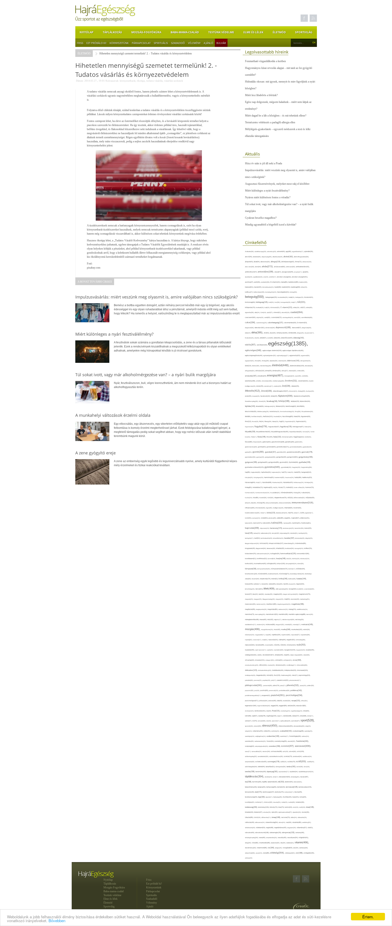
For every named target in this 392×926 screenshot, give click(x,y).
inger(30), (269, 508)
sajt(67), (255, 716)
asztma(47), (249, 282)
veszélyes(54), (293, 837)
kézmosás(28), (300, 538)
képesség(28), (285, 533)
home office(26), (299, 487)
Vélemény (194, 43)
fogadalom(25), (290, 421)
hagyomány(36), (306, 467)
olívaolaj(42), (250, 660)
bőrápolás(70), (250, 307)
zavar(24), (259, 853)
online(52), (279, 660)
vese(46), (262, 837)
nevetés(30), (269, 645)
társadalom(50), (285, 777)
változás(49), (250, 822)
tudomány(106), (264, 807)
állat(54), (257, 261)
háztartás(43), (288, 482)
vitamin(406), (302, 842)
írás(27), (263, 513)
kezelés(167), (289, 538)
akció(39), (249, 256)
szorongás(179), (273, 761)
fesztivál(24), (278, 416)
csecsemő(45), (250, 317)
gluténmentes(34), (251, 447)
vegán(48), (270, 827)
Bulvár (221, 43)
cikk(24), (257, 312)
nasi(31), (265, 639)
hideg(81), (249, 487)
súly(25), (308, 726)
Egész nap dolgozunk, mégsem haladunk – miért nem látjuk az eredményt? (278, 105)
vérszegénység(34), (252, 837)
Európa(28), (310, 391)
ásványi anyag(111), (284, 277)
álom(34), (258, 266)
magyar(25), (258, 599)
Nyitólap (86, 32)
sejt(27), (280, 716)
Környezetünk (119, 43)
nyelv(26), (270, 650)
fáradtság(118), (272, 401)
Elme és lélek (253, 32)
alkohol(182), (288, 256)
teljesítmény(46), (251, 787)
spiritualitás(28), (285, 721)
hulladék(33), (305, 492)
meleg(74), (293, 609)
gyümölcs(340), (273, 467)
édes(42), (277, 338)
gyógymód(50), (293, 457)
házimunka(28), (277, 482)
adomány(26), (272, 251)
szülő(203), (301, 761)
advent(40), (281, 251)
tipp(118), (262, 797)
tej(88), (265, 782)
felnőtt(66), (301, 406)
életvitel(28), (309, 365)
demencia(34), (270, 327)
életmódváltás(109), (297, 366)
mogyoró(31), (280, 624)
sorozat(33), (262, 721)
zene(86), (266, 853)
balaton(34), (303, 282)
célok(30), (309, 307)
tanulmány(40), (261, 771)
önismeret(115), (302, 670)
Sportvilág (303, 32)
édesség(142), (298, 338)
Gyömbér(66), (294, 462)
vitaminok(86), (262, 848)
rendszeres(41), (260, 711)
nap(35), (268, 634)
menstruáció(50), (272, 614)
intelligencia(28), (278, 508)
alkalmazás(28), (277, 256)
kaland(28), (249, 523)
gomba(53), (262, 447)
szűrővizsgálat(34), (251, 766)
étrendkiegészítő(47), (281, 391)
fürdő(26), (308, 437)
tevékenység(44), (251, 797)
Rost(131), (276, 711)
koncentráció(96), (303, 554)
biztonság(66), (250, 302)
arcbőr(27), (273, 277)
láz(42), (286, 584)
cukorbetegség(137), (276, 323)
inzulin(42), (297, 508)
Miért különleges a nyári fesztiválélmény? (267, 190)
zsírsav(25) (248, 858)
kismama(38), (271, 548)
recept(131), (296, 701)
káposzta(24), (265, 528)
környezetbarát (127, 80)
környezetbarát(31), (264, 569)
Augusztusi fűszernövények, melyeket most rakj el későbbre (277, 183)
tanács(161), (291, 767)
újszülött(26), (297, 812)
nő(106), (277, 645)
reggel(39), (275, 705)
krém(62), (275, 578)
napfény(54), (276, 634)
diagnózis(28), (306, 327)
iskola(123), (271, 513)
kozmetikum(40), (260, 563)
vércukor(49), (250, 832)
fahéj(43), (274, 396)
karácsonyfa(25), (289, 528)
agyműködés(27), (298, 251)
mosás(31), (289, 624)
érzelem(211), (291, 381)
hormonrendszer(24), (262, 492)
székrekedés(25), (261, 741)
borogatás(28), (286, 302)
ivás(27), (297, 513)
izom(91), (248, 518)
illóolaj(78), (261, 503)
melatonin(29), (283, 609)
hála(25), (290, 472)
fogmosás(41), (301, 421)
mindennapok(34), (288, 619)
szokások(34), (298, 756)
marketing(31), (305, 599)
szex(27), (248, 751)
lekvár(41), (259, 589)
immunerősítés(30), (272, 503)
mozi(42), (277, 629)
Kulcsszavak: (112, 80)
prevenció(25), (274, 690)
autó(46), (257, 282)
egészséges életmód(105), (272, 350)
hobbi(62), (290, 487)
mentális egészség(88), (297, 614)
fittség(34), (268, 421)
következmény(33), (251, 574)
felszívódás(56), (251, 411)
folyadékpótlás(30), (296, 431)
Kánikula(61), (306, 523)
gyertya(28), (260, 457)
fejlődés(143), (250, 406)
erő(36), (259, 381)
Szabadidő (178, 43)
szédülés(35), (250, 741)
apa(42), (306, 272)
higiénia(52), (268, 487)
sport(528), (308, 720)
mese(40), (263, 619)
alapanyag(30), (267, 256)
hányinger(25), (259, 477)
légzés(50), (300, 584)
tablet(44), (262, 766)
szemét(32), (292, 741)
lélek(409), (270, 588)
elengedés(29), (305, 360)
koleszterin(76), (251, 553)
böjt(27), (294, 302)
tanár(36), (300, 766)
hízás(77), (282, 487)
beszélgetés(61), (283, 292)
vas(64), (289, 822)
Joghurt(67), (295, 518)
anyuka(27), (298, 272)
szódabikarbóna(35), (276, 756)
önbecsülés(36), (302, 665)
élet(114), (248, 366)
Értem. (368, 916)
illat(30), (254, 503)
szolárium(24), (307, 756)
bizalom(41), (308, 297)
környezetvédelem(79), (279, 569)
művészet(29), (250, 634)
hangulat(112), (306, 472)
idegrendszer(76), (280, 497)
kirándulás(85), (300, 543)
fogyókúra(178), (286, 426)
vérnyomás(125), (288, 832)
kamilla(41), (296, 523)
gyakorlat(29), (307, 447)
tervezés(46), (250, 792)
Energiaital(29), (289, 376)
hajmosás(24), (277, 472)
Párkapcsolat (141, 43)
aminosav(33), (291, 266)
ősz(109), (277, 675)
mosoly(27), (297, 624)
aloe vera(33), (250, 266)
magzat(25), (280, 599)
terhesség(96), (271, 787)
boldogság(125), (262, 302)
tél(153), (281, 782)
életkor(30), (256, 365)
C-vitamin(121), (286, 307)
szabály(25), (308, 731)
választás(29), (302, 817)
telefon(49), (289, 782)
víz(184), (271, 847)
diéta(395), (257, 332)
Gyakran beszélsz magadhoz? (261, 217)
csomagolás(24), (288, 317)
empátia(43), (262, 376)
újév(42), (275, 812)
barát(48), (278, 287)
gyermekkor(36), (250, 457)
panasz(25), (258, 680)
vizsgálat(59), (288, 847)
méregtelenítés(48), (252, 619)
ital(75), (291, 513)
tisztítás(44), (287, 797)
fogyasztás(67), (274, 426)
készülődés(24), (278, 538)
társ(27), (276, 777)
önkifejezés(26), (250, 675)
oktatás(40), (279, 655)
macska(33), (269, 594)
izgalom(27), (309, 513)
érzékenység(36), (279, 381)
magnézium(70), (305, 594)
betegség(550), (255, 296)
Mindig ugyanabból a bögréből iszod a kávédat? (270, 224)
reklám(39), (292, 705)
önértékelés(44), (278, 670)
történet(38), (268, 802)
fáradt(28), (263, 401)
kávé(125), (249, 533)
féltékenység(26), (263, 411)
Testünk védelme (221, 32)
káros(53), (308, 528)
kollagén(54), (275, 553)
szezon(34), (266, 751)
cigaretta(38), (250, 312)
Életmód (279, 32)
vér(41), (310, 827)
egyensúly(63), (295, 355)
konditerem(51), (251, 558)
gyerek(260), (258, 452)
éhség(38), (266, 360)
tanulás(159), (250, 772)
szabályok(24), (250, 736)
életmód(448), (281, 365)
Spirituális (161, 43)
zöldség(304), (277, 852)
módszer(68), (271, 624)
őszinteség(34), (286, 675)
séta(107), (296, 716)
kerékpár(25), (303, 533)
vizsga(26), (279, 847)
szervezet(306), (303, 746)
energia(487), (275, 375)
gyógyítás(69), (281, 457)
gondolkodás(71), (283, 447)
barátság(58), (296, 287)
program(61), (266, 695)
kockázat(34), (290, 548)
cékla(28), (296, 307)
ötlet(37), (295, 675)
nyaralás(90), (250, 650)
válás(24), (294, 817)
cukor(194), (250, 322)
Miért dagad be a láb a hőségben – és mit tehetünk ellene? (275, 115)
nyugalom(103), (290, 650)
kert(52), (257, 538)
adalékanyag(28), (261, 251)
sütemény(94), (258, 731)
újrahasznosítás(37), (285, 812)
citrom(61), (277, 312)
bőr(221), (301, 302)
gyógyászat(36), (270, 457)
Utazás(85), (249, 817)
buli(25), (267, 307)
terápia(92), (262, 787)
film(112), (248, 421)
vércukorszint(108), (262, 832)
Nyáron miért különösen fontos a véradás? (267, 197)
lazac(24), (292, 584)
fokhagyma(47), (298, 426)
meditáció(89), (271, 604)
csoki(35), (267, 317)
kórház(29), (296, 558)
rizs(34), (269, 711)
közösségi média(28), (297, 574)
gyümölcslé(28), (286, 467)
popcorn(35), (249, 690)
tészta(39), (298, 792)
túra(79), (281, 807)
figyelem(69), (306, 416)
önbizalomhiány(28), (265, 670)
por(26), (257, 690)
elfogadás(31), (250, 370)
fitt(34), (262, 421)
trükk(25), (285, 802)
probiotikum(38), (284, 690)
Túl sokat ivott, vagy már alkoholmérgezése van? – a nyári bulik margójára (279, 208)
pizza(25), (303, 685)
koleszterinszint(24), (263, 553)
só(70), (255, 721)
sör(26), (269, 721)
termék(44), (281, 787)
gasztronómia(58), (278, 442)
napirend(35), (286, 634)
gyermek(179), (307, 452)
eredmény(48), (250, 381)
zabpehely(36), (250, 853)
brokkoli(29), (260, 307)
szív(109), (300, 751)
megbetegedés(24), (284, 604)
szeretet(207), (288, 746)
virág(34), (248, 843)
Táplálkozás (112, 32)
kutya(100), (249, 584)
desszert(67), (297, 327)
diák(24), (248, 333)
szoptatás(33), (250, 761)
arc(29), (266, 277)
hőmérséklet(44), (287, 492)
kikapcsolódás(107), (276, 543)
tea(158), (248, 782)
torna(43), (303, 797)
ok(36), (259, 655)
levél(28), (300, 589)
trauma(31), (277, 802)
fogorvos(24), (250, 426)
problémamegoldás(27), (253, 695)
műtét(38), (306, 629)
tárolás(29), (269, 777)
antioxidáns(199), (266, 272)
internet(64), (288, 508)
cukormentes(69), (290, 322)
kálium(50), (267, 523)
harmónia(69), (269, 477)
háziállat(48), (267, 482)
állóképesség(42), (288, 261)
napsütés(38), (305, 634)
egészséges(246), (253, 350)
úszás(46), (305, 812)
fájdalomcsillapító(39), (302, 396)
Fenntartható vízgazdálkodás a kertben (265, 61)
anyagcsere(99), (288, 272)
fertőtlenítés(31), (257, 416)
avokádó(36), (265, 282)
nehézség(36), (301, 639)
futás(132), (277, 437)
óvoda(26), (272, 665)
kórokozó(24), (305, 558)
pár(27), (274, 680)
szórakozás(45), (261, 761)
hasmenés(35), (279, 477)
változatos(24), (260, 822)
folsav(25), (307, 426)
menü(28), (309, 614)
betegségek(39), (271, 297)
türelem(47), (258, 812)
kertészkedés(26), (267, 538)
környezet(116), (251, 569)
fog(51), (282, 421)
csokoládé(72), (276, 317)
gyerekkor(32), (282, 452)
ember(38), (301, 370)
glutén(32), (299, 442)
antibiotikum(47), (251, 272)
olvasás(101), (260, 660)
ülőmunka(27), (266, 817)
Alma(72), (298, 261)
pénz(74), (276, 685)
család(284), (296, 312)
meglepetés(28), (261, 609)
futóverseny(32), (288, 437)
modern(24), (261, 624)
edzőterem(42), (262, 345)
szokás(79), (288, 756)
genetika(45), (290, 442)
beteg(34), (293, 292)
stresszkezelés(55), (286, 726)
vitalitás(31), (290, 843)
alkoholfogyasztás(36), (301, 256)
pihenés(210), (293, 685)
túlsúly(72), (274, 807)
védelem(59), (261, 827)
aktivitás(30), (257, 256)
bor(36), (278, 302)
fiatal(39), (297, 416)
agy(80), (289, 251)
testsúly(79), (279, 792)
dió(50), (267, 333)
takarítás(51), (271, 766)
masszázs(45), (250, 604)
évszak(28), (256, 396)
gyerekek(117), (271, 452)
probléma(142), (296, 690)
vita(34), (283, 843)
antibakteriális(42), (302, 266)
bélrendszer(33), (259, 292)
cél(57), (303, 307)
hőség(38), (297, 492)
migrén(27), (278, 619)
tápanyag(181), (273, 771)
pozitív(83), (264, 690)
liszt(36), (262, 594)
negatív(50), (291, 639)
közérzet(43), (263, 574)
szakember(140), (273, 736)
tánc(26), (307, 766)
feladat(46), (260, 406)
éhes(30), (258, 360)
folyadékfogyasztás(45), (280, 431)
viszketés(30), (275, 843)
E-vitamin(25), (250, 338)
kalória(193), (277, 523)
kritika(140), (283, 579)
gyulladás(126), (305, 462)
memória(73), (250, 614)
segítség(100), (271, 716)
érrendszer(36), (267, 381)
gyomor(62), (284, 462)
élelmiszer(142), (293, 361)
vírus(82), (255, 843)
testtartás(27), (289, 792)
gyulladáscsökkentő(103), (255, 467)
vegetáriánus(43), (280, 827)
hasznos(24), (289, 477)
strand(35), (258, 726)
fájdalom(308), (286, 396)
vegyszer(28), (292, 827)
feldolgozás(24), (270, 406)
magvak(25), (249, 599)
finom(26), (255, 421)
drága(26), (301, 333)
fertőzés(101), (268, 416)
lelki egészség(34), (282, 589)
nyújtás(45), (310, 650)
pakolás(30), (249, 680)
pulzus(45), (272, 700)
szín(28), (286, 751)
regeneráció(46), (251, 705)
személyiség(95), (281, 741)
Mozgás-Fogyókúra (146, 32)
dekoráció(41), (260, 327)
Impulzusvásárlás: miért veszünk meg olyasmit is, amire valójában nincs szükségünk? (280, 174)
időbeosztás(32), (300, 497)
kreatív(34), (256, 578)
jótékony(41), (305, 518)
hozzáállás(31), (275, 492)
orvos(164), (297, 660)
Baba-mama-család (185, 32)
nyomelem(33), (279, 650)
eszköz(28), (278, 386)
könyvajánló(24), (291, 563)
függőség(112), (299, 437)
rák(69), (280, 700)
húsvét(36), (263, 497)
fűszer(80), (249, 442)
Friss (80, 43)
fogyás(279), (261, 426)
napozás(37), (296, 634)
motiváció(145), (307, 624)
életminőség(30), (266, 365)
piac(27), (283, 685)
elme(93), (268, 371)
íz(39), (302, 513)
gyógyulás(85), (274, 462)
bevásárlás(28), (283, 297)
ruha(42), (306, 711)
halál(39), (297, 472)
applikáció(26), (258, 277)
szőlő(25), (283, 761)
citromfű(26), (286, 312)
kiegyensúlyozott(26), (252, 543)
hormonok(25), (250, 492)
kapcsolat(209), (252, 528)
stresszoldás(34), (299, 726)
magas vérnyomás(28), (291, 594)
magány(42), (278, 594)
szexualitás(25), (257, 751)
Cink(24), (263, 312)
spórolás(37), (296, 721)
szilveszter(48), (277, 751)
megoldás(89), (272, 609)
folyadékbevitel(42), (263, 431)
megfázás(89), (250, 609)
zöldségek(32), (290, 853)
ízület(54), (265, 518)
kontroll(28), (272, 558)
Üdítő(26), (257, 817)
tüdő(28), (302, 807)
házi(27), (259, 482)
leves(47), (249, 594)
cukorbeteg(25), (262, 322)
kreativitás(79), (265, 578)
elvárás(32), (293, 370)
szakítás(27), (284, 736)
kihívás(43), (264, 543)
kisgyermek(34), (261, 548)
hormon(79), (309, 487)
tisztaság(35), (278, 797)
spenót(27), (276, 721)
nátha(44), (283, 639)
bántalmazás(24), (268, 287)
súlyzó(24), (249, 731)
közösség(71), (284, 574)
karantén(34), (299, 528)
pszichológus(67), (252, 700)
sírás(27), (310, 716)
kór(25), (289, 558)
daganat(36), (250, 327)
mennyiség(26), (260, 614)
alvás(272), (268, 266)
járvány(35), (273, 518)
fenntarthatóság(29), (287, 411)
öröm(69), (270, 675)
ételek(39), (295, 386)
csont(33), (297, 317)
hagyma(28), (296, 467)
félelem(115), (281, 406)
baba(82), (284, 282)
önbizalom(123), (251, 670)
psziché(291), (278, 695)
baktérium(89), (293, 282)
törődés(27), (259, 802)
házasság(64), (250, 482)
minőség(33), (299, 619)
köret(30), (300, 563)
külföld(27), (258, 584)
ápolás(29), (249, 277)
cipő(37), (270, 312)
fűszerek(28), (257, 442)
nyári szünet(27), (261, 650)
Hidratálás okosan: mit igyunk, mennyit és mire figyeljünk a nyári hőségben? (280, 85)
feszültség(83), (288, 416)
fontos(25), (307, 431)
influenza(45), (250, 508)
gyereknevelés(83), (294, 452)
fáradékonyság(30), (252, 401)
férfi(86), (248, 416)
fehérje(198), (284, 401)
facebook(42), (265, 396)
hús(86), (256, 498)
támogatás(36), (281, 766)
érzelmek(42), (303, 381)
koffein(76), (308, 548)
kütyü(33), (265, 584)
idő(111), (290, 498)
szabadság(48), (298, 731)
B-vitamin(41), (275, 282)
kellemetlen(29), (266, 533)
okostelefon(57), (268, 655)
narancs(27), (257, 639)
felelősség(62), (291, 406)
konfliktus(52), (262, 558)
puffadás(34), (263, 700)
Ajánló (208, 43)
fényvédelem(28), (307, 411)
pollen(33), (310, 685)
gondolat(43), (272, 447)
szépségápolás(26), (262, 746)
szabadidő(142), (286, 731)
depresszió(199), (284, 327)
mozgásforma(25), (267, 629)
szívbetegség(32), (251, 756)
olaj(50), (287, 655)
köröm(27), (292, 569)
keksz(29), (257, 533)
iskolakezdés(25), (282, 513)
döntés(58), (292, 333)
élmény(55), (277, 370)
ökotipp (141, 80)
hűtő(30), (270, 497)
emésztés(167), (251, 376)
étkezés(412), (253, 390)
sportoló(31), (249, 726)
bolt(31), (272, 302)
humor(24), (249, 497)
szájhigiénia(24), (261, 736)
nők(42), (283, 645)
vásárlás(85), (297, 822)
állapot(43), (249, 261)
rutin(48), (248, 716)
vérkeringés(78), (276, 832)
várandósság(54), (272, 822)
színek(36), (293, 751)
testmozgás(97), (269, 792)
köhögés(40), (272, 563)
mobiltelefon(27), (251, 624)
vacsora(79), (286, 817)
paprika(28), (266, 680)
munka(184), (286, 629)
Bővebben (57, 920)
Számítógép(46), (295, 736)
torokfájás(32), (250, 802)
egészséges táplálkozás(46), (293, 350)
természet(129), (292, 787)
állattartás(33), (265, 261)
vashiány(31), (306, 822)
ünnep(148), (276, 817)
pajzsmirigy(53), (304, 675)
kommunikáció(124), (288, 554)
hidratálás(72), (258, 487)
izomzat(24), (256, 518)
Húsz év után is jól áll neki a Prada (263, 163)
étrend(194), (267, 391)
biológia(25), (299, 297)
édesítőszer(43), (287, 338)
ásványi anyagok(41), (300, 277)
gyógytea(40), (263, 462)
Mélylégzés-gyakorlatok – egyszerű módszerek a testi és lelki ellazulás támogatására (277, 133)
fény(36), (298, 411)
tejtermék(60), (273, 782)
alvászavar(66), (280, 266)
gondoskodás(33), (296, 447)
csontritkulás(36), (307, 317)
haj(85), (248, 472)
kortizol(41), (249, 563)
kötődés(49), (300, 569)
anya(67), (278, 272)
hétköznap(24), (299, 482)
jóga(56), (287, 518)
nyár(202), (301, 645)
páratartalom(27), (295, 680)
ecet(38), (270, 338)
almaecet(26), (307, 261)
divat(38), (273, 333)
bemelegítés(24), (271, 292)
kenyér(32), (276, 533)
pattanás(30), (268, 685)
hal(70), (284, 472)
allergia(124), (276, 262)
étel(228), (287, 386)
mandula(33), (295, 599)
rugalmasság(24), (297, 711)
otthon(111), (263, 665)
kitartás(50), (280, 548)
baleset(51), (249, 287)
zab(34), (296, 847)
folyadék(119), (250, 432)
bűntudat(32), (275, 307)
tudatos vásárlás (154, 80)
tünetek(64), (249, 812)
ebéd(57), (263, 338)
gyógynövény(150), (306, 457)
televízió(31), (298, 782)
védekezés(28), (250, 827)
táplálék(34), (294, 771)
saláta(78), (262, 716)
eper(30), (298, 376)
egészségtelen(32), (270, 355)
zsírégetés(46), (309, 853)
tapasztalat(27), (284, 771)
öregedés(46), (261, 675)
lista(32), (256, 594)
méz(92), (270, 619)
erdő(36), (305, 376)
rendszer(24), (250, 711)
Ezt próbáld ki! (96, 43)
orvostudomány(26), (252, 665)
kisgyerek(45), (250, 548)
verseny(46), (299, 832)
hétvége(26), (308, 482)
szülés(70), (291, 761)
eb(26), (257, 338)
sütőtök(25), (275, 731)
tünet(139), (310, 807)
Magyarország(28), (269, 599)
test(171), (259, 792)
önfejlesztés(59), (290, 670)
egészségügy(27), (283, 355)
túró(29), (296, 807)
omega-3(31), (270, 660)
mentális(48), (284, 614)
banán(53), (258, 287)
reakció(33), (287, 700)
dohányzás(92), (282, 333)
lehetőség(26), (250, 589)
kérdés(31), (294, 533)
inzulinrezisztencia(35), (252, 513)
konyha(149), (281, 559)
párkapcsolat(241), (254, 685)
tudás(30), (292, 802)
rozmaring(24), (286, 711)
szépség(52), (250, 746)
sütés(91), (267, 731)
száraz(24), (305, 736)
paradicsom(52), (283, 680)
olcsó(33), (306, 655)
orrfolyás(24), (288, 660)
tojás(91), (296, 797)
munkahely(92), (297, 629)
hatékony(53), (307, 477)
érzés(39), (260, 386)
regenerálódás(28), (264, 705)
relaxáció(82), (301, 705)
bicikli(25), (292, 297)
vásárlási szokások (173, 80)
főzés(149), (262, 437)
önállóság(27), (292, 665)
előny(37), (285, 370)
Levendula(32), (309, 589)
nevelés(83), (260, 645)
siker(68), (303, 716)
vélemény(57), (302, 827)
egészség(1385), (288, 343)
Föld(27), (254, 437)
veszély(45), (282, 837)
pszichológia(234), (294, 695)
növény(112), (291, 645)
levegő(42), (293, 589)
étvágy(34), (302, 391)
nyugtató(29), (301, 650)
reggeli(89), (283, 706)
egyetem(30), (305, 355)
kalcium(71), (258, 523)
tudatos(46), (300, 802)
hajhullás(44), (266, 472)
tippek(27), (269, 797)
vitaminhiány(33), (251, 847)
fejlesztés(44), (305, 401)
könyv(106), (281, 563)
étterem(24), (293, 391)
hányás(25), (249, 477)
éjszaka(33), (274, 360)
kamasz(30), (288, 523)
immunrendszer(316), (303, 502)
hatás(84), (298, 477)
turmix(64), (289, 807)
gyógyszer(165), (251, 462)
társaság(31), (295, 777)
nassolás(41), (273, 639)
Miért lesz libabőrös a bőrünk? (261, 95)
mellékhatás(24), (302, 609)
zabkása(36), (303, 847)
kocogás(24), (299, 548)
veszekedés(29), (272, 837)
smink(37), (248, 721)
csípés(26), (260, 317)
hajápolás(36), (256, 472)
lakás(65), (273, 584)
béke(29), (304, 287)
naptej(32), (249, 639)
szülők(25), (310, 761)
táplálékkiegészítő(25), (306, 771)
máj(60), (287, 599)
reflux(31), (304, 700)
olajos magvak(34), (296, 655)
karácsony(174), (276, 528)
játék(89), (280, 518)
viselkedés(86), (265, 843)
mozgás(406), (253, 629)
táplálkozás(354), (255, 776)
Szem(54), (270, 741)
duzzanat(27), (309, 333)
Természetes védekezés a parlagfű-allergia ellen (270, 122)
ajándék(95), (308, 251)
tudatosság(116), (251, 807)
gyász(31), (248, 452)
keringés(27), (249, 538)
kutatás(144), (301, 579)
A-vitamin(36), (250, 251)
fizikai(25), (275, 421)
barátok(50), (286, 287)
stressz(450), (270, 725)
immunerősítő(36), (285, 503)
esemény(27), (269, 386)
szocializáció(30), (263, 756)
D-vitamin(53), (302, 322)
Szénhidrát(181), (302, 741)
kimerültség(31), (289, 543)
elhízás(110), (260, 371)
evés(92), (248, 396)
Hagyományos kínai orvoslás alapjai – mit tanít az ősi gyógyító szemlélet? (278, 71)
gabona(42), (267, 442)
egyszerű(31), (250, 360)
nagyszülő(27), (260, 634)
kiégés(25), (309, 538)
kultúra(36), (292, 578)
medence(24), (261, 604)
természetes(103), (305, 787)
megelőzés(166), (297, 604)
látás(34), (280, 584)
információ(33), (260, 508)
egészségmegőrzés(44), (254, 355)
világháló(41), (304, 837)
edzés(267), (251, 344)
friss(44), (270, 437)
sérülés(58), (287, 716)
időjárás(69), (310, 497)
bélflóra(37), (249, 292)
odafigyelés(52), (251, 655)
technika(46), (257, 782)
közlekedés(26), (273, 574)
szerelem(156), (275, 746)
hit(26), (275, 487)
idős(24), (248, 503)
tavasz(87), (304, 777)
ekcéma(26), (282, 360)
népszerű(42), (250, 645)
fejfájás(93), (295, 401)
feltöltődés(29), (275, 411)
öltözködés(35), (281, 665)
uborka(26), (267, 812)
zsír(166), (300, 853)
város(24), (282, 822)
